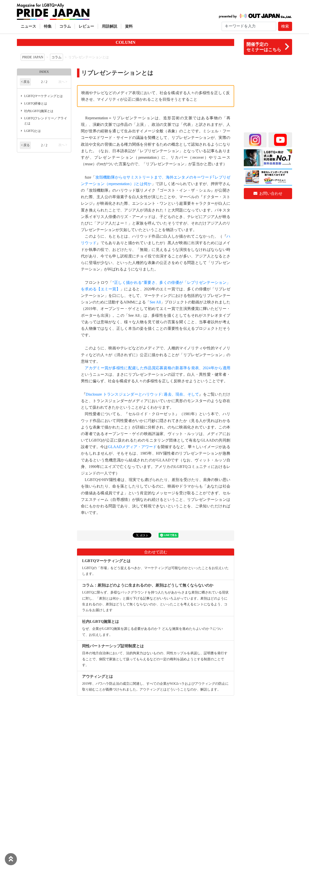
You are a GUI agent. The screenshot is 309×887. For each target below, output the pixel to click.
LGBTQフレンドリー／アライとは (45, 121)
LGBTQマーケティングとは (43, 96)
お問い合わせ (270, 193)
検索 (285, 26)
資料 (129, 26)
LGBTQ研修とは (35, 103)
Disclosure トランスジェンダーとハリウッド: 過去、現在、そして (142, 394)
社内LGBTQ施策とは (38, 111)
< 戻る (25, 81)
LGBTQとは (32, 131)
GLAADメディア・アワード (132, 447)
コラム (65, 26)
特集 (48, 26)
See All (155, 302)
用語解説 (109, 26)
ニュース (28, 26)
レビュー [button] (86, 26)
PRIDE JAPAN (32, 57)
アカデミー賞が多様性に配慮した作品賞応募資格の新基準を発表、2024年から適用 (157, 368)
